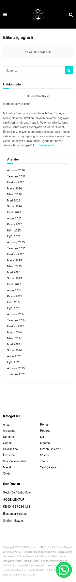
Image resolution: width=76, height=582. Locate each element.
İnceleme (9, 455)
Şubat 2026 (14, 206)
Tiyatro (44, 461)
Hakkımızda (10, 449)
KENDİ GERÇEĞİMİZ (16, 506)
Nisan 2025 (14, 266)
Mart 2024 (13, 344)
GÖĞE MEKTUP (13, 499)
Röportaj (45, 430)
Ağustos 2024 (16, 314)
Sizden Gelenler (50, 449)
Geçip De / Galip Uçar (17, 492)
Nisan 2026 (14, 194)
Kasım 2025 (14, 224)
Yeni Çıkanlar (48, 467)
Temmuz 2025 (16, 248)
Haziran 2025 (15, 254)
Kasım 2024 (14, 296)
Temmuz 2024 (16, 320)
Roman (44, 424)
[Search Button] (69, 70)
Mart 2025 (13, 272)
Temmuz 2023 (16, 374)
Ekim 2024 (14, 302)
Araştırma (9, 430)
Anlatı (6, 424)
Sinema (45, 443)
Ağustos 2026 (16, 170)
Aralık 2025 (14, 218)
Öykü (6, 473)
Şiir (42, 437)
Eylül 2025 (13, 236)
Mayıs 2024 (14, 332)
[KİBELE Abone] (64, 570)
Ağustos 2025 (16, 242)
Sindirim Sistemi (13, 520)
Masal (7, 467)
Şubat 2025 (14, 278)
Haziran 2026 (15, 182)
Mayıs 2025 (14, 260)
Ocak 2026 (14, 212)
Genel (7, 443)
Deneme (8, 437)
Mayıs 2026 (14, 188)
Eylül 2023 (13, 362)
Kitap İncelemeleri (14, 461)
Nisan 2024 (14, 338)
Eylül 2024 (13, 308)
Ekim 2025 (14, 230)
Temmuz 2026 (16, 176)
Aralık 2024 (14, 290)
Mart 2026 (13, 200)
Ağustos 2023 (16, 368)
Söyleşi (44, 455)
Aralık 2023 (14, 356)
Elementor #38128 (15, 513)
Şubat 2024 (14, 350)
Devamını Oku (48, 145)
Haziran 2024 (15, 326)
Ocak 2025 (14, 284)
